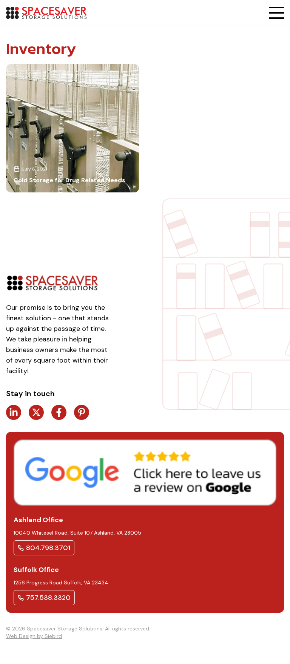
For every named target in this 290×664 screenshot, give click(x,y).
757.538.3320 (48, 597)
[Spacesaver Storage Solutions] (46, 13)
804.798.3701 (48, 547)
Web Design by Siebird (34, 636)
